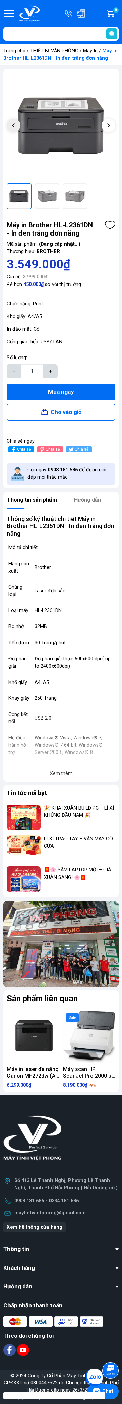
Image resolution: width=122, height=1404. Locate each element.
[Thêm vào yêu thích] (110, 225)
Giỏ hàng (117, 14)
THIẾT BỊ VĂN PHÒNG (54, 51)
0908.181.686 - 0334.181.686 (46, 1201)
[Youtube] (23, 1349)
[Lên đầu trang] (111, 1352)
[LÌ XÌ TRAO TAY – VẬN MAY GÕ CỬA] (24, 848)
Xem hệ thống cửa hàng (34, 1227)
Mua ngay (61, 391)
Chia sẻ (24, 449)
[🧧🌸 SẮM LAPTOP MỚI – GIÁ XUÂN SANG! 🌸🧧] (24, 879)
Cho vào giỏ (66, 412)
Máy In (90, 51)
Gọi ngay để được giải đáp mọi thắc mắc (66, 473)
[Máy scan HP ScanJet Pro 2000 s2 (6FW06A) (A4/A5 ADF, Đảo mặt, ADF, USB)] (89, 1037)
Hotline (69, 13)
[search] (111, 33)
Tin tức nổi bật (27, 792)
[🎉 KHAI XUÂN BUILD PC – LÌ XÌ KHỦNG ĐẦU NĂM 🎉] (24, 817)
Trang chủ (14, 51)
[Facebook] (10, 1349)
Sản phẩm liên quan (42, 998)
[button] (108, 125)
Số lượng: (17, 358)
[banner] (61, 944)
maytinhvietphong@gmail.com (50, 1213)
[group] (61, 126)
